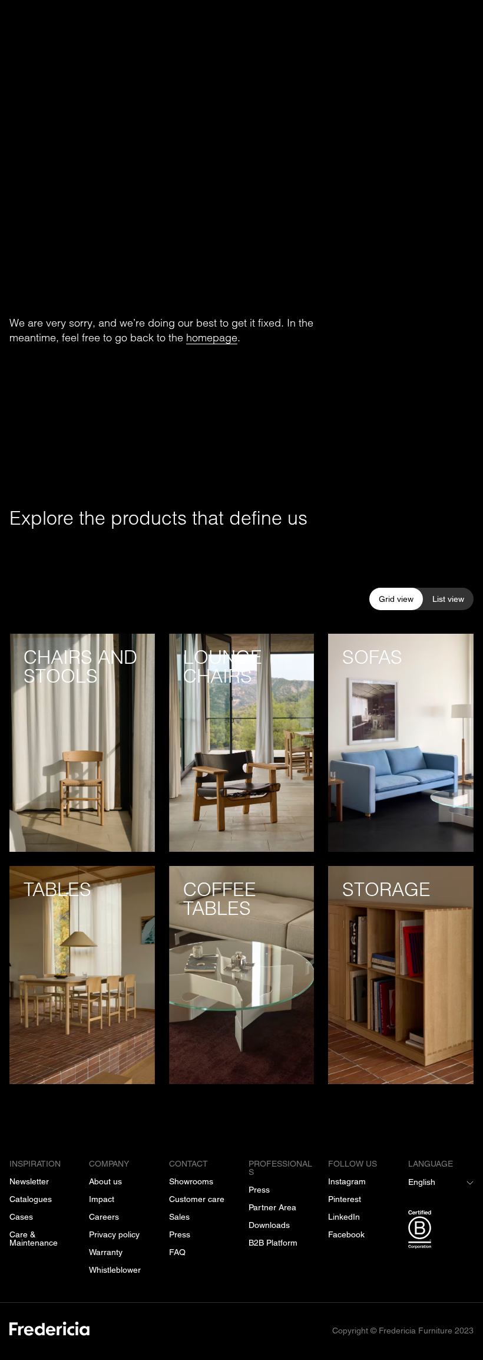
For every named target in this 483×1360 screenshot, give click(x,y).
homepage (211, 337)
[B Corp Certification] (441, 1231)
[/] (49, 1331)
